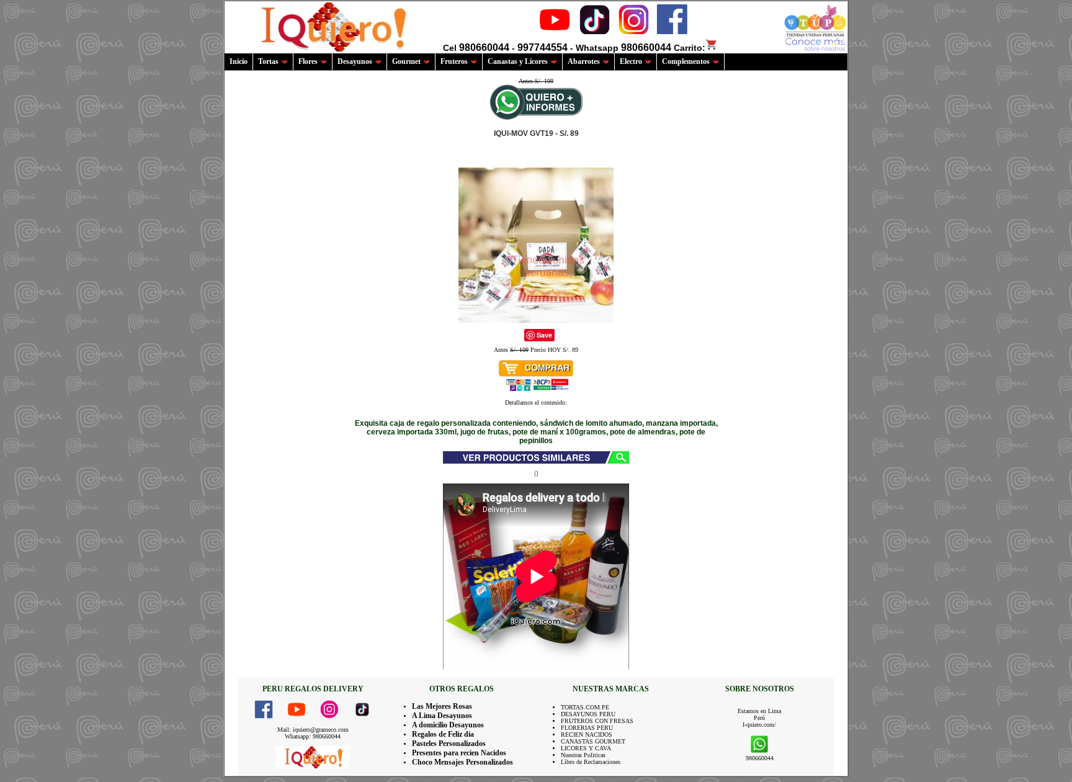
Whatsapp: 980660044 (313, 736)
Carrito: (689, 48)
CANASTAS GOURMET (593, 741)
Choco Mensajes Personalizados (462, 762)
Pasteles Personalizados (449, 743)
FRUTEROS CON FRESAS (597, 720)
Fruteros (454, 61)
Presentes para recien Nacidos (459, 752)
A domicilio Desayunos (448, 725)
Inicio (239, 61)
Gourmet (406, 61)
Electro (631, 61)
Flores (308, 61)
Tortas (268, 61)
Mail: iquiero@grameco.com (313, 729)
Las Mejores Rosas (442, 706)
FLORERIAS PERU (587, 727)
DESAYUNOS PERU (588, 714)
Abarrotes (584, 61)
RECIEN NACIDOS (586, 734)
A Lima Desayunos (442, 715)
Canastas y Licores (518, 61)
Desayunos (354, 61)
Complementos (686, 61)
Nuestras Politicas (583, 755)
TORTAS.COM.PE (585, 707)
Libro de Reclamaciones (590, 761)
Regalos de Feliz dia (443, 734)
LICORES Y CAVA (586, 748)
